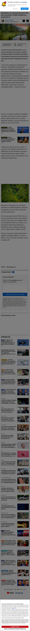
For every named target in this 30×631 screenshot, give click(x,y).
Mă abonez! (25, 9)
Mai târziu (15, 9)
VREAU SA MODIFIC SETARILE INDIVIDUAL (15, 628)
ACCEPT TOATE (15, 626)
